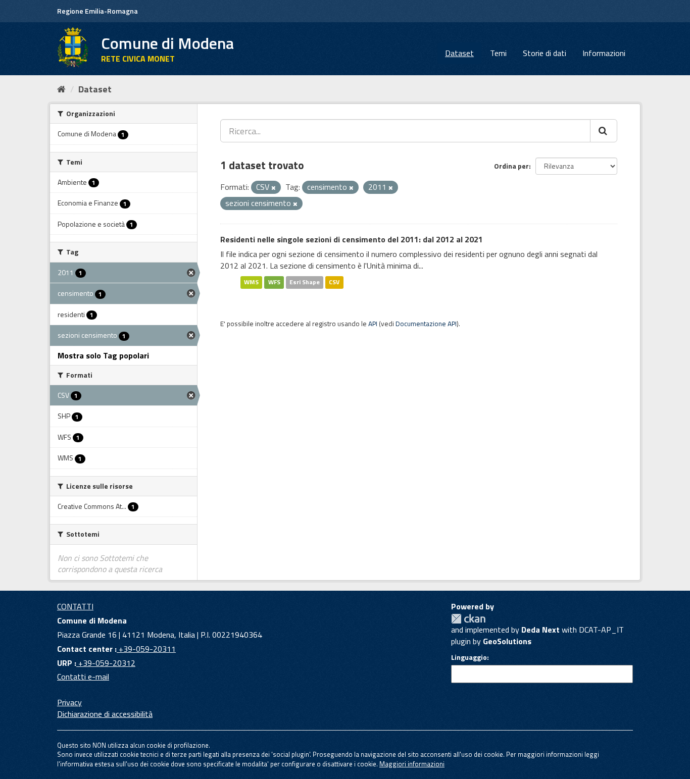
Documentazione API (426, 324)
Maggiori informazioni (412, 764)
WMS (251, 282)
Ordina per (511, 166)
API (372, 324)
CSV (334, 282)
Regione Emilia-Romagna (97, 11)
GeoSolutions (507, 641)
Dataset (459, 53)
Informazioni (603, 53)
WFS (274, 282)
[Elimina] (273, 188)
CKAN (468, 618)
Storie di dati (544, 53)
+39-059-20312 (105, 663)
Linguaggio (469, 657)
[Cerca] (603, 130)
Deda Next (540, 630)
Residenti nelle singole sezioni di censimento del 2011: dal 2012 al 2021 (351, 239)
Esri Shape (304, 282)
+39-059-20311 (146, 649)
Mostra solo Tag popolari (103, 355)
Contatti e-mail (83, 676)
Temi (498, 53)
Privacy (69, 702)
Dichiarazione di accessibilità (105, 714)
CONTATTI (75, 606)
